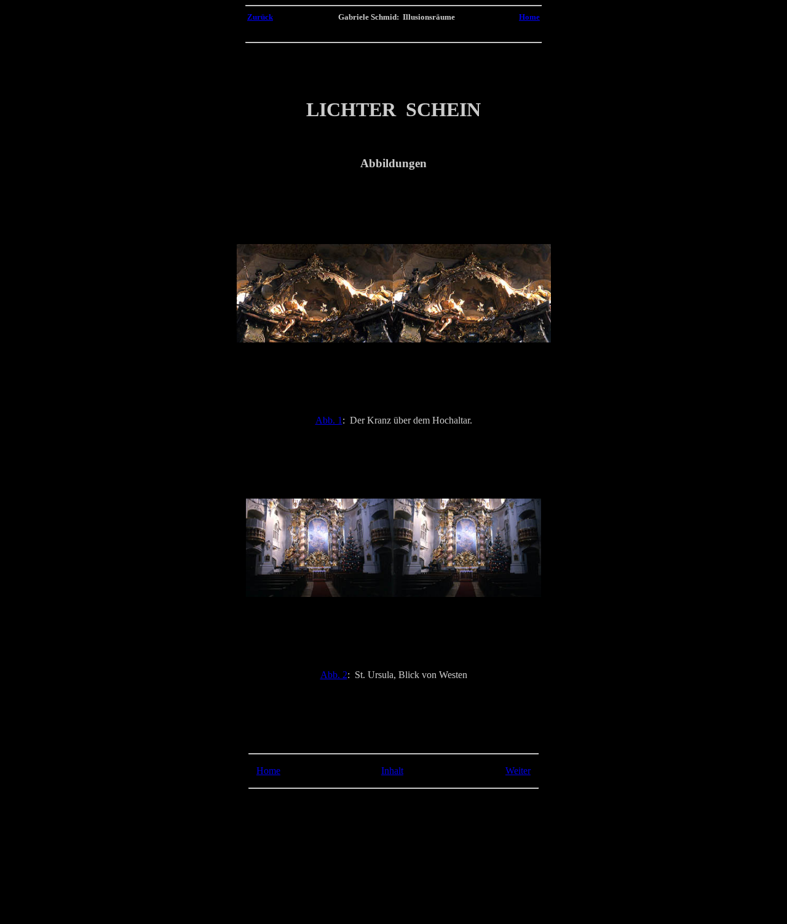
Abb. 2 (333, 674)
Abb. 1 (328, 420)
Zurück (260, 17)
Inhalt (392, 770)
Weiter (518, 770)
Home (529, 17)
